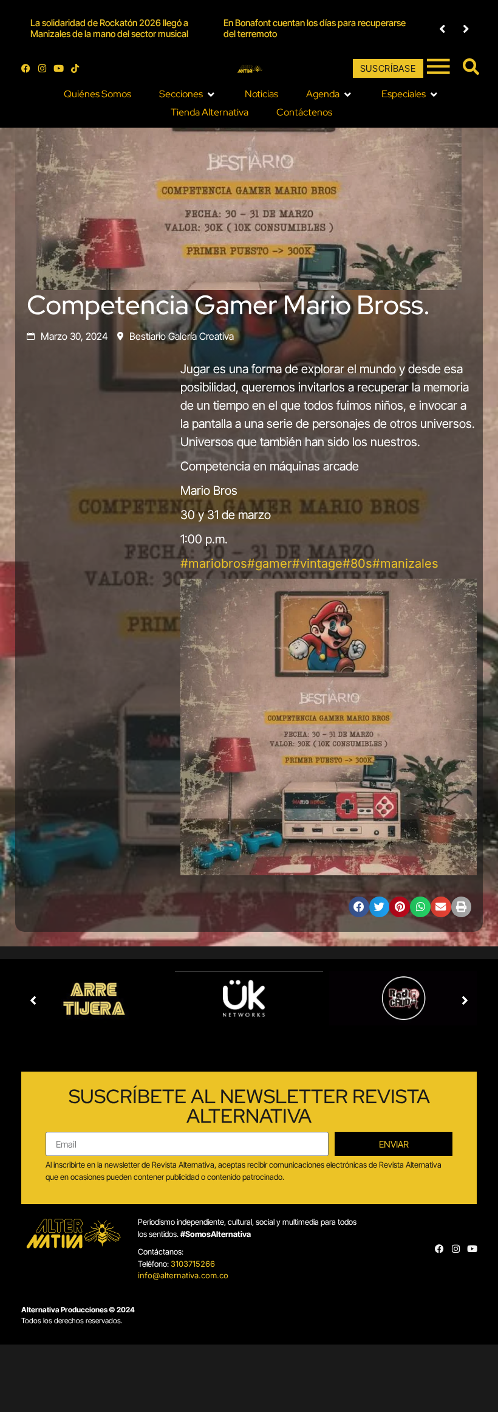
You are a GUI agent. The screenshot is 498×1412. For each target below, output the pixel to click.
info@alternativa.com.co (183, 1275)
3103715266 (193, 1264)
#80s (357, 563)
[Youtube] (58, 68)
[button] (442, 28)
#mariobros (213, 563)
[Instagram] (42, 68)
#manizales (405, 563)
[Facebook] (25, 68)
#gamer (269, 563)
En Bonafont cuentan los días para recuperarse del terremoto (132, 28)
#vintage (317, 563)
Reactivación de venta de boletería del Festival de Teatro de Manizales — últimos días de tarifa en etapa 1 (327, 28)
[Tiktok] (75, 68)
